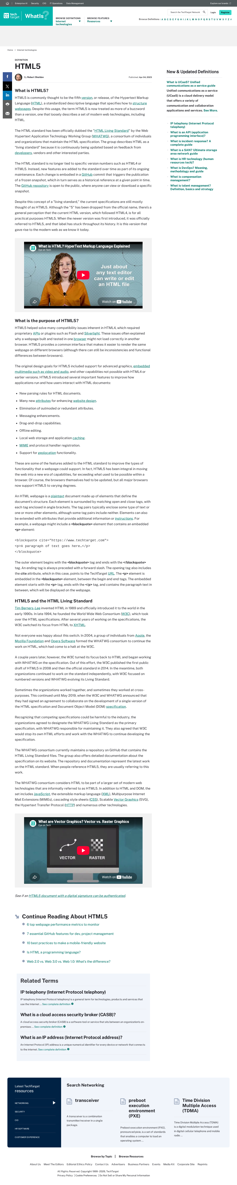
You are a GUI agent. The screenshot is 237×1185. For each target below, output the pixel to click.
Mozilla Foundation (29, 641)
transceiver (87, 1100)
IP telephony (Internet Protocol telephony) (63, 992)
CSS (93, 799)
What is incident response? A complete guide (190, 142)
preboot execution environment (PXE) (142, 1108)
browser (80, 339)
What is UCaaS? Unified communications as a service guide (191, 83)
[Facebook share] (7, 76)
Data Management (75, 3)
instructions (124, 518)
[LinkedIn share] (7, 95)
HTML (36, 103)
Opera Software (63, 641)
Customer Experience (27, 1137)
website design (84, 401)
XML (105, 794)
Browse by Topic (101, 1156)
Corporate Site (186, 1164)
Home (10, 50)
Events (156, 1164)
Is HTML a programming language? (54, 952)
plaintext (57, 496)
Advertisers (118, 1164)
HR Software (22, 1129)
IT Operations (56, 3)
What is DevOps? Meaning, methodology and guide (189, 169)
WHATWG (100, 136)
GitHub (87, 174)
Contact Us (102, 1164)
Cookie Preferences (86, 1175)
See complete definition (56, 1004)
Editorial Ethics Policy (79, 1164)
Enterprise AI (21, 3)
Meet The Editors (54, 1164)
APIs (36, 333)
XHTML (79, 625)
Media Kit (168, 1164)
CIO (44, 3)
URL (111, 573)
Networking (22, 1103)
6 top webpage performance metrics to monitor (63, 924)
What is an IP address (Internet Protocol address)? (71, 1037)
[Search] (204, 12)
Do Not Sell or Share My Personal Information (124, 1175)
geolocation (47, 453)
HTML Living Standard (111, 131)
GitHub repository (35, 186)
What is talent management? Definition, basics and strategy (191, 187)
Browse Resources (131, 1156)
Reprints (202, 1164)
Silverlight (92, 333)
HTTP (69, 805)
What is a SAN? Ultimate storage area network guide (193, 151)
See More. (210, 110)
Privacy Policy (65, 1175)
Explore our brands (219, 3)
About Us (35, 1164)
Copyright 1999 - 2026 (93, 1171)
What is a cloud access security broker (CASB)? (68, 1014)
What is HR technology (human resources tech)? (191, 160)
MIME (23, 445)
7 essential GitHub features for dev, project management (70, 934)
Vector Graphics (126, 799)
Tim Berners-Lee (27, 608)
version (86, 98)
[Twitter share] (7, 86)
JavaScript (42, 794)
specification (116, 706)
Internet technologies (27, 50)
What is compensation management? (185, 178)
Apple (139, 635)
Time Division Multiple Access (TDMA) (199, 1105)
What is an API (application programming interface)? (189, 134)
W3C (125, 614)
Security (35, 3)
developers (23, 153)
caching (79, 438)
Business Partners (138, 1164)
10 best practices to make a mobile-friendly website (66, 943)
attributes (43, 401)
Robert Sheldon (35, 77)
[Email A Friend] (7, 113)
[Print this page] (7, 104)
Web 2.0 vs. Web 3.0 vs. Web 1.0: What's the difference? (68, 961)
